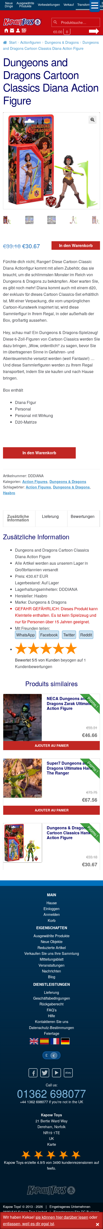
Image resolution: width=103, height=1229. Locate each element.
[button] (92, 120)
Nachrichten (23, 30)
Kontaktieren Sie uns (11, 30)
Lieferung (51, 992)
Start (12, 42)
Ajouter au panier (51, 745)
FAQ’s (51, 1009)
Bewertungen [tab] (82, 516)
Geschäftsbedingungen (51, 998)
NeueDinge (9, 4)
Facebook (49, 635)
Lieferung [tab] (50, 516)
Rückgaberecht (52, 1003)
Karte (51, 1144)
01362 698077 (51, 1093)
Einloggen (52, 908)
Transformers (86, 4)
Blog (51, 976)
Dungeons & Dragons (62, 42)
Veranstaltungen (51, 965)
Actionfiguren (30, 42)
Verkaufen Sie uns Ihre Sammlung (51, 953)
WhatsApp (25, 635)
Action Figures (35, 481)
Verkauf (69, 4)
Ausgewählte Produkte (52, 935)
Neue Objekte (51, 941)
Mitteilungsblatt (52, 959)
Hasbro (9, 492)
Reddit (86, 635)
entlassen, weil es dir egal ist (28, 1223)
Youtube (56, 1072)
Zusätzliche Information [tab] (18, 518)
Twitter (69, 635)
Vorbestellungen (49, 4)
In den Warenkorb (76, 245)
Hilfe (51, 1015)
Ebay (68, 1072)
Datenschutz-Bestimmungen (51, 1027)
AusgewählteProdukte (25, 4)
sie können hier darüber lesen (62, 1217)
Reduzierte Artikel (52, 947)
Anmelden (17, 30)
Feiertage (51, 1033)
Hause (5, 30)
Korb (52, 920)
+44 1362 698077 (34, 1101)
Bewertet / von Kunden (37, 660)
